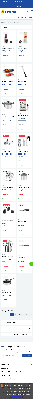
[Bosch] (5, 230)
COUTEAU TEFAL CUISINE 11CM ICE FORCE (23, 258)
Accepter (16, 397)
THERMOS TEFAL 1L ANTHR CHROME (7, 257)
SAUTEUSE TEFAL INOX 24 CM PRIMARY (8, 292)
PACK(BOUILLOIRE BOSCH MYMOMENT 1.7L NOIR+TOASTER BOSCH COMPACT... (8, 221)
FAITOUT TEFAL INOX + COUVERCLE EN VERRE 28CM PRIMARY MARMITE (24, 187)
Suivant (30, 314)
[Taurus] (21, 160)
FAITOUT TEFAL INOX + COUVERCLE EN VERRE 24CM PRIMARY (8, 117)
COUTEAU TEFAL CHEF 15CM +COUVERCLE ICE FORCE (23, 82)
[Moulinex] (5, 55)
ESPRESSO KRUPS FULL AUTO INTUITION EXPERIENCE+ (23, 115)
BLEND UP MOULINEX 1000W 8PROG (8, 48)
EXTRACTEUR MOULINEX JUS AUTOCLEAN (6, 151)
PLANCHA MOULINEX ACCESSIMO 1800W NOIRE (8, 82)
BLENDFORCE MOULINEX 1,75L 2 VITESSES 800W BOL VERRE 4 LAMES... (24, 48)
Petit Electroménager (11, 322)
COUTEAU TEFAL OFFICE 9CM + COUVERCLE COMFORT (23, 222)
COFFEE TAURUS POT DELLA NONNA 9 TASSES (24, 151)
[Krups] (21, 125)
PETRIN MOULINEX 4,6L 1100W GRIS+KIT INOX (8, 187)
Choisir (10, 27)
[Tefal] (21, 89)
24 (27, 314)
